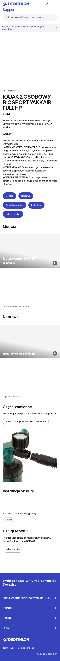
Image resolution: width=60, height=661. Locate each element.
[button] (21, 289)
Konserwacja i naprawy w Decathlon (27, 598)
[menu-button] (54, 4)
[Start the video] (55, 263)
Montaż (9, 196)
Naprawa (25, 196)
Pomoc (7, 608)
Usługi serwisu (13, 214)
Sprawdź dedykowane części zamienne (26, 421)
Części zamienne (14, 205)
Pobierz (8, 520)
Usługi (7, 618)
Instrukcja (36, 205)
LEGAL (6, 628)
